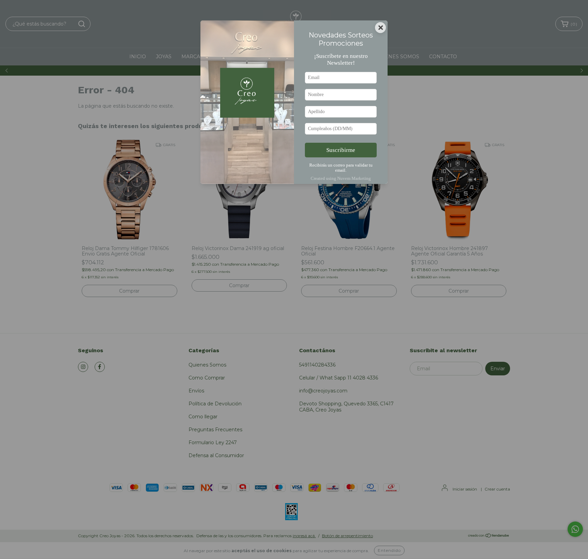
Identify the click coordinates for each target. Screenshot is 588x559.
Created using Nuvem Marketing (341, 178)
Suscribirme (340, 150)
